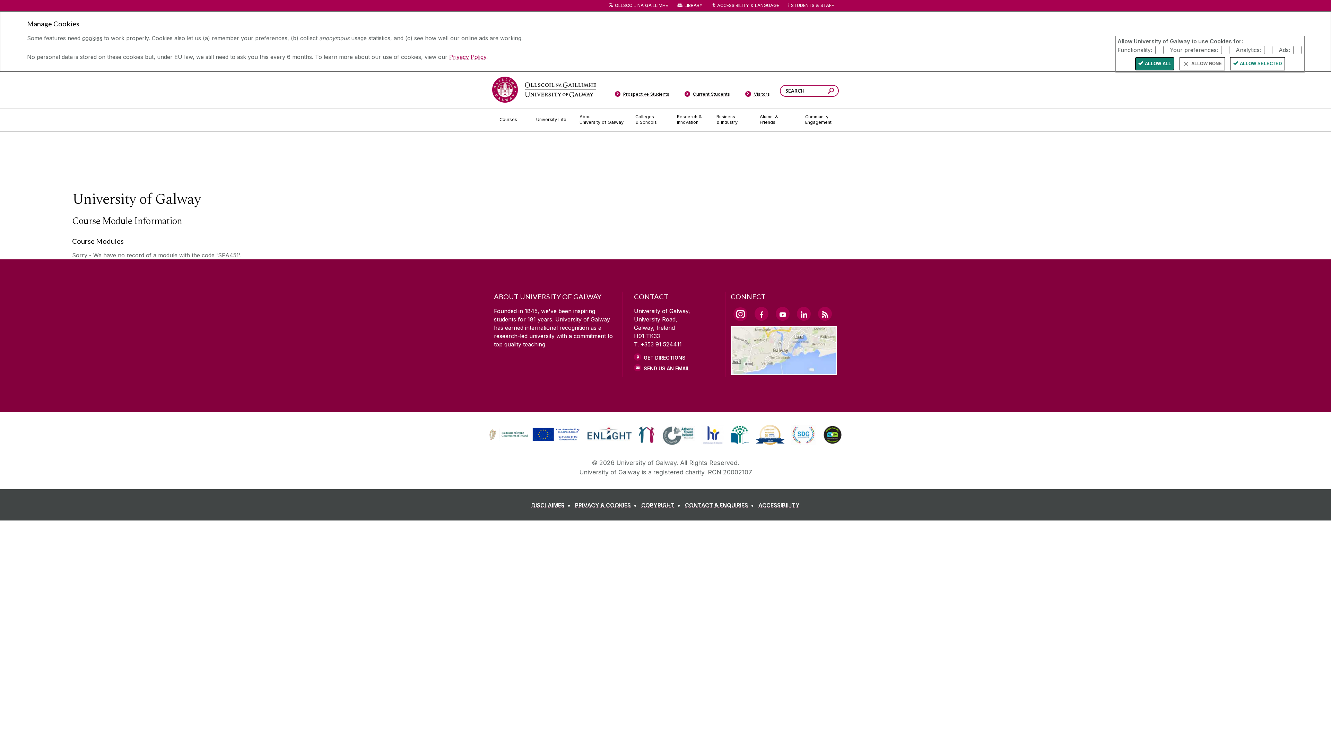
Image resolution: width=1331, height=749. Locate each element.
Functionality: (1134, 49)
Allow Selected (1261, 63)
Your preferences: (1194, 49)
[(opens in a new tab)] (535, 440)
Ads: (1284, 49)
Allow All (1158, 63)
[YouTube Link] (783, 314)
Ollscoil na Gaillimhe (641, 5)
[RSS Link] (825, 314)
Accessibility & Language (748, 5)
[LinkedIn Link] (804, 314)
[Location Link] (784, 371)
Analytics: (1248, 49)
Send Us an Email (667, 368)
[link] (533, 434)
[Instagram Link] (740, 314)
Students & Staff (812, 5)
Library (694, 5)
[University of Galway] (544, 90)
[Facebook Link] (761, 314)
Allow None (1206, 63)
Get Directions (665, 358)
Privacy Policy (467, 56)
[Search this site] (831, 91)
